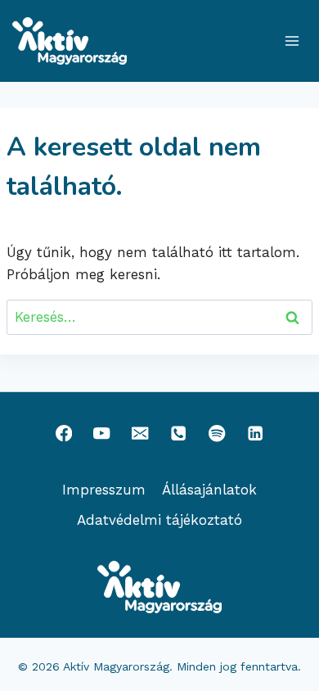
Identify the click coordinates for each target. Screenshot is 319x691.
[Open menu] (291, 40)
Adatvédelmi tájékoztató (159, 520)
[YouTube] (102, 433)
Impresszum (104, 489)
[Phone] (178, 433)
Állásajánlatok (209, 489)
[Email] (140, 433)
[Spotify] (217, 433)
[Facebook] (63, 433)
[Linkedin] (255, 433)
